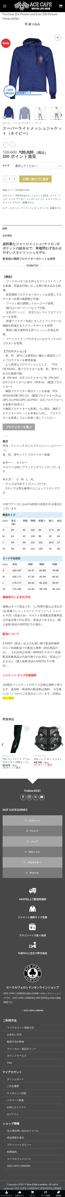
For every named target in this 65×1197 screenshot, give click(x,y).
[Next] (57, 68)
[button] (5, 6)
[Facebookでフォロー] (23, 797)
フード (38, 123)
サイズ (6, 165)
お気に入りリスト (16, 1107)
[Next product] (5, 144)
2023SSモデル (22, 195)
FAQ (9, 1063)
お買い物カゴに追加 (35, 179)
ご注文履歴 (13, 1086)
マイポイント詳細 (16, 1093)
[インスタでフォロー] (29, 797)
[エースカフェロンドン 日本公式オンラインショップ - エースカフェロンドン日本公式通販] (32, 6)
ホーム (6, 123)
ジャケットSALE (40, 195)
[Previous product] (12, 144)
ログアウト (13, 1114)
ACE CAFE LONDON (18, 1165)
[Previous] (8, 68)
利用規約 (12, 1151)
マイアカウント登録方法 (20, 1027)
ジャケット (14, 208)
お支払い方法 (14, 1034)
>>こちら (8, 698)
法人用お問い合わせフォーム (23, 1130)
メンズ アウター (22, 123)
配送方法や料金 (15, 1041)
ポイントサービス (17, 1055)
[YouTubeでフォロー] (42, 797)
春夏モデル (28, 202)
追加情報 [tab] (7, 235)
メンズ (32, 208)
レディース (51, 199)
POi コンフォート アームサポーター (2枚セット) (16, 760)
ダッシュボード (15, 1079)
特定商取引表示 (15, 1137)
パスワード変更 (15, 1100)
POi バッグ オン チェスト (48, 759)
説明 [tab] (5, 228)
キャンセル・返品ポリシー (21, 1049)
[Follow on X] (35, 797)
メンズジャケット (35, 199)
